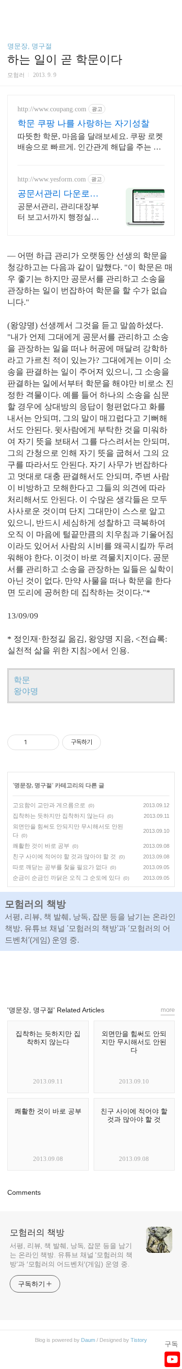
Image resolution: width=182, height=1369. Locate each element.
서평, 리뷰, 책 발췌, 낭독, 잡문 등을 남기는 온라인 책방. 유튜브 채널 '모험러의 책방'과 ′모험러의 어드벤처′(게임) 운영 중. (71, 1255)
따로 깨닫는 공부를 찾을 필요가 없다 (60, 867)
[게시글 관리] (48, 742)
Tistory (139, 1340)
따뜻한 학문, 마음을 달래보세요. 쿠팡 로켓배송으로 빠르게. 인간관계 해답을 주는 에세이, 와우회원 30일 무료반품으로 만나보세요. (90, 142)
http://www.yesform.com (51, 179)
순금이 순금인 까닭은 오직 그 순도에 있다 (66, 877)
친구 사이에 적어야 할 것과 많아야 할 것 (64, 856)
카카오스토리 (91, 973)
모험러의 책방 (37, 1232)
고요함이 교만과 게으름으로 (49, 805)
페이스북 (69, 973)
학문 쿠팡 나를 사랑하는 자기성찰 (83, 123)
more (168, 1009)
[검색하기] (170, 11)
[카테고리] (12, 11)
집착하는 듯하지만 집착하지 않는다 (58, 815)
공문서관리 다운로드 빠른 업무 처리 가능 (58, 194)
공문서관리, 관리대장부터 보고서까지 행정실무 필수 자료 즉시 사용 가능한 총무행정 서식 (60, 212)
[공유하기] (36, 742)
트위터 (113, 973)
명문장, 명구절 (29, 46)
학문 (22, 680)
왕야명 (26, 691)
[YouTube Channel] (172, 1359)
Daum (88, 1340)
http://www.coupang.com (51, 109)
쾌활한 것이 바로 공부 (41, 845)
